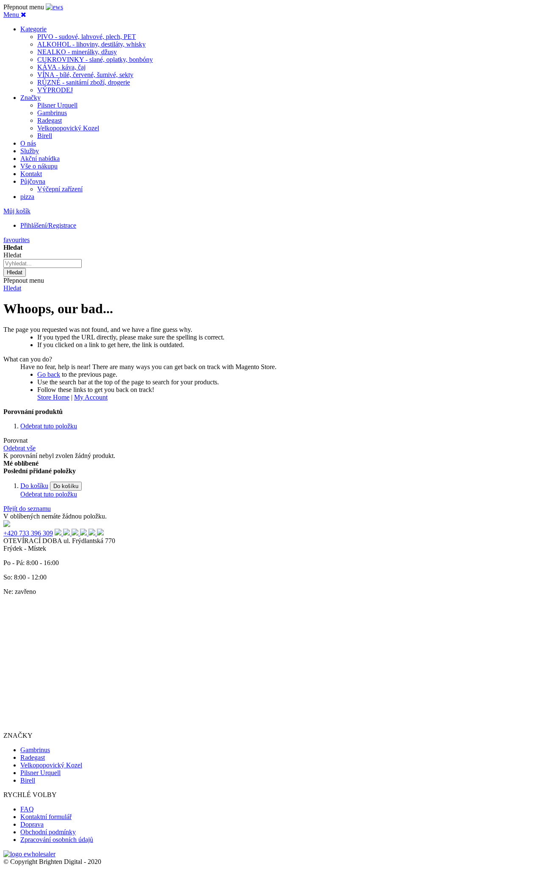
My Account (91, 397)
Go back (48, 374)
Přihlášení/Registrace (48, 225)
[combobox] (42, 263)
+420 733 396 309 (28, 533)
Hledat (12, 288)
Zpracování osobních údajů (56, 839)
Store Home (53, 397)
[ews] (54, 7)
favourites (16, 239)
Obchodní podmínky (48, 832)
